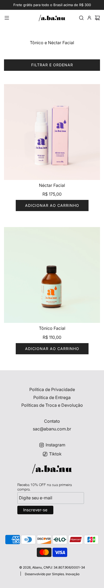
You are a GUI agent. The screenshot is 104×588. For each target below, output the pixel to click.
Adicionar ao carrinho (52, 205)
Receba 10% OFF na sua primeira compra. (44, 486)
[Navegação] (6, 17)
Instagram (55, 444)
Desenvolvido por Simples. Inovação (52, 574)
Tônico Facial (52, 328)
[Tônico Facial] (52, 275)
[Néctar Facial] (52, 132)
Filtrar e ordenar (52, 65)
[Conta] (89, 17)
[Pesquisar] (81, 17)
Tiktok (55, 454)
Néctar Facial (52, 185)
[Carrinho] (97, 17)
